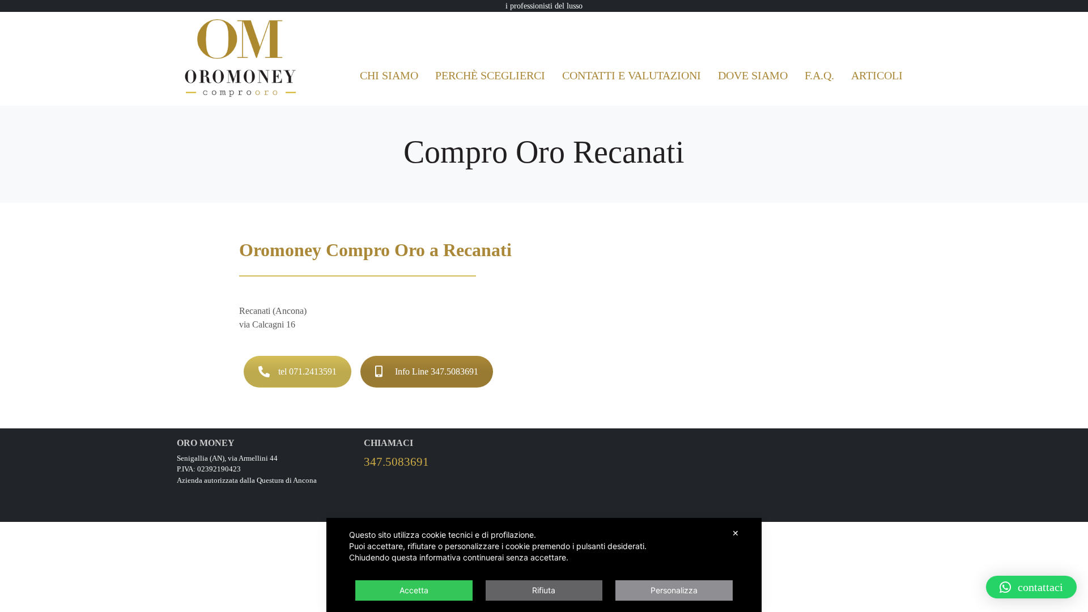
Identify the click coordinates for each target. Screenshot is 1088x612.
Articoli (877, 75)
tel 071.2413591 (307, 371)
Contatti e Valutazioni (631, 75)
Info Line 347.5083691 (436, 371)
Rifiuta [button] (543, 590)
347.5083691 (396, 461)
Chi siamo (389, 75)
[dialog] (544, 565)
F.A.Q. (819, 75)
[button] (1031, 587)
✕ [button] (735, 533)
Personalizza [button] (674, 590)
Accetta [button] (414, 590)
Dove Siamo (753, 75)
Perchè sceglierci (490, 75)
